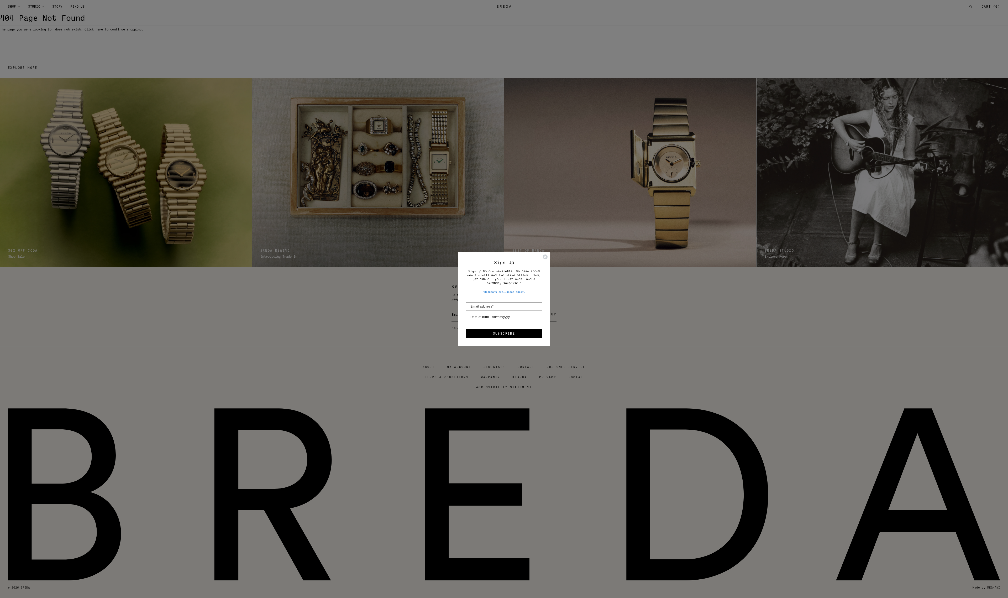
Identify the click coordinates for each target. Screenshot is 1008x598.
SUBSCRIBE (504, 333)
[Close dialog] (545, 256)
